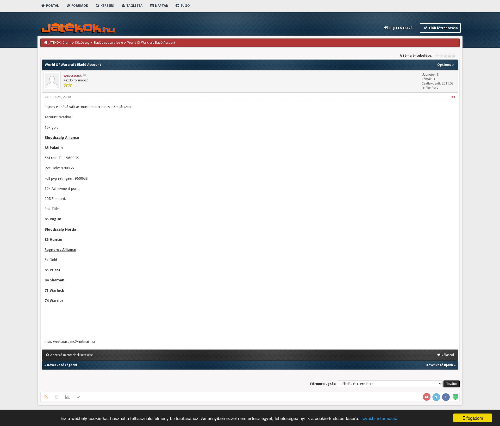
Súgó (185, 6)
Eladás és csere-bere (108, 42)
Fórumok (79, 6)
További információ (379, 418)
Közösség (82, 42)
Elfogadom (473, 418)
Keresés (107, 6)
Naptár (161, 6)
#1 (453, 97)
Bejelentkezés (401, 28)
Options (444, 65)
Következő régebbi (62, 365)
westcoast (73, 76)
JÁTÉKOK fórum (60, 42)
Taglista (134, 6)
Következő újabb (439, 365)
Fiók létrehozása (443, 28)
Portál (52, 6)
